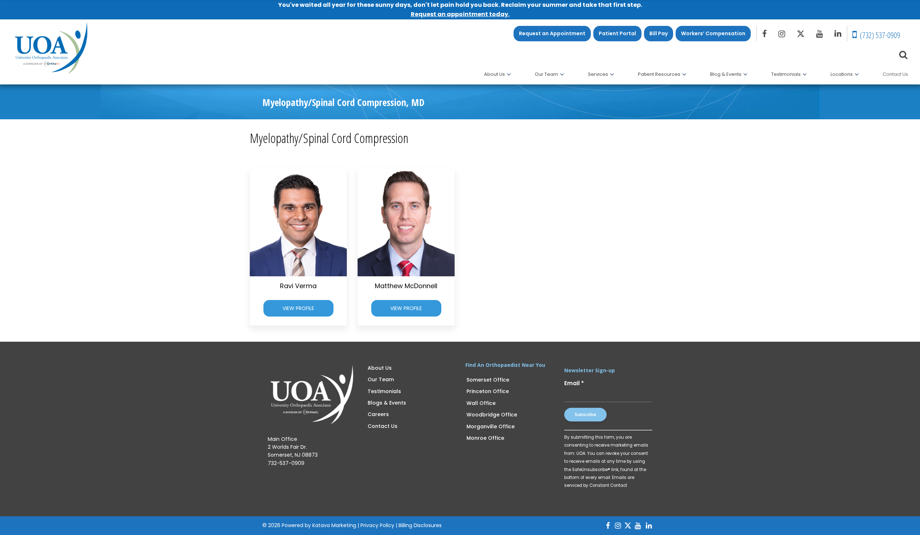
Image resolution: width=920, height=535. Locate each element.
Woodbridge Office (491, 414)
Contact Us (382, 426)
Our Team (381, 379)
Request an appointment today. (460, 14)
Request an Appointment (552, 33)
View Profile (298, 308)
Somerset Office (487, 379)
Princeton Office (487, 391)
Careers (378, 414)
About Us (380, 368)
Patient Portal (617, 33)
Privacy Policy (377, 525)
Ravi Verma (298, 285)
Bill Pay (658, 33)
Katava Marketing (334, 525)
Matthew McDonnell (406, 285)
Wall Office (481, 403)
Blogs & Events (387, 402)
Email (574, 383)
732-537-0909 (286, 463)
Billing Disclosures (420, 525)
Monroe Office (485, 438)
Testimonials (384, 391)
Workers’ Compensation (713, 33)
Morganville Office (490, 426)
